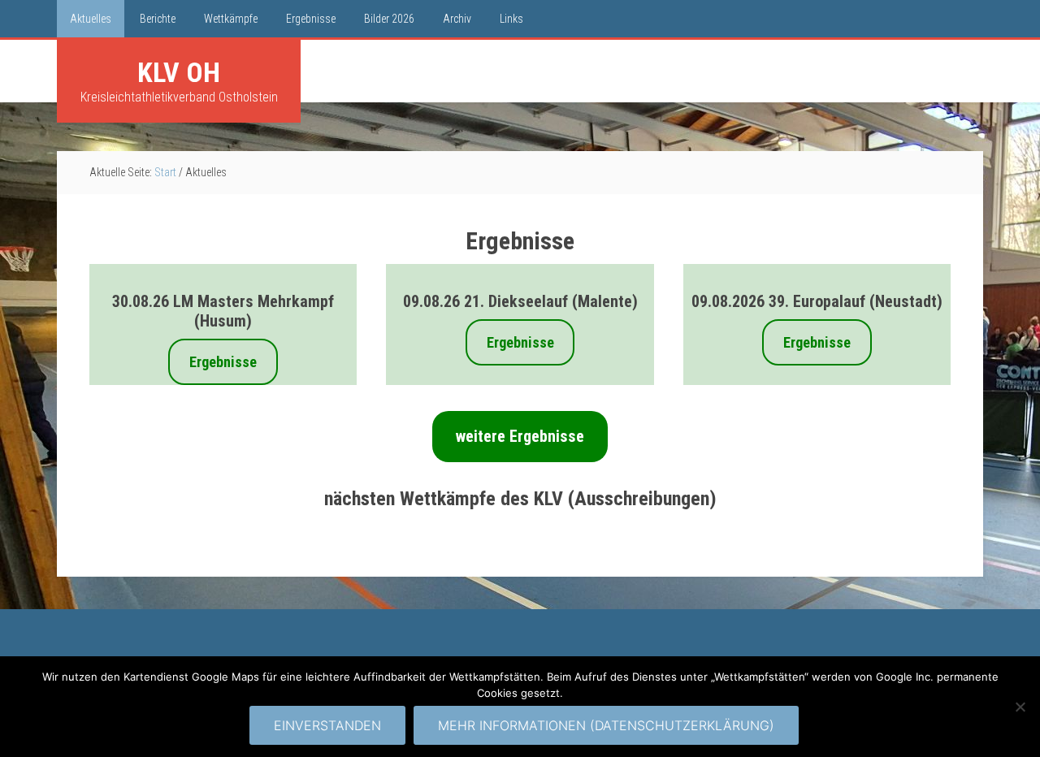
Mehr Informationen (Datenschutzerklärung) (606, 725)
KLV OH (178, 72)
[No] (1020, 707)
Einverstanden (327, 725)
